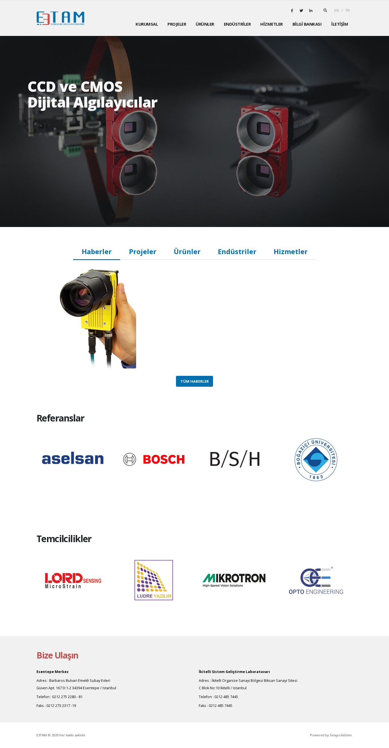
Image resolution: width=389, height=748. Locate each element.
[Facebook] (292, 11)
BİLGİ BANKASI (307, 24)
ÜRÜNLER (205, 24)
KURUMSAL (147, 24)
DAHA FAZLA (54, 129)
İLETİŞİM (339, 24)
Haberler (97, 251)
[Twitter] (301, 11)
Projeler (142, 251)
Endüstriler (237, 251)
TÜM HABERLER (195, 381)
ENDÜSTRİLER (237, 24)
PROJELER (176, 24)
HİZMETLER (271, 24)
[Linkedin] (311, 11)
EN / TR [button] (342, 10)
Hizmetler (291, 251)
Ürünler (187, 251)
